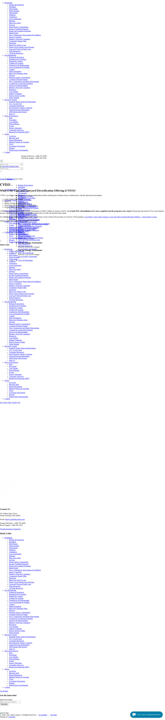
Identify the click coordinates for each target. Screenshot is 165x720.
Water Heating (14, 11)
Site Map (53, 715)
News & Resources (11, 116)
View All (3, 494)
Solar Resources (14, 51)
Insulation (12, 7)
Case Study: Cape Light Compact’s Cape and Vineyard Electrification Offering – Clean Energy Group (120, 217)
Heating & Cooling (16, 61)
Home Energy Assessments (18, 27)
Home (2, 179)
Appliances (13, 17)
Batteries (12, 21)
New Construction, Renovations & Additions (25, 35)
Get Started (4, 691)
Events (11, 126)
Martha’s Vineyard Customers (19, 39)
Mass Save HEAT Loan (17, 45)
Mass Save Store (15, 23)
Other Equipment (15, 71)
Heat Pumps (13, 9)
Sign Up (12, 114)
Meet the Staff (14, 138)
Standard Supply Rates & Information (22, 102)
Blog (10, 118)
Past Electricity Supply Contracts (20, 108)
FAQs (11, 144)
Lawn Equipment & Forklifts (19, 67)
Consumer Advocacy (16, 130)
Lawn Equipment (15, 19)
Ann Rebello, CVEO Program (14, 481)
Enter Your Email (6, 700)
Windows (12, 15)
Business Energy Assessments (19, 77)
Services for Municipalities (18, 86)
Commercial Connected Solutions (21, 84)
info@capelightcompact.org (15, 519)
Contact (7, 152)
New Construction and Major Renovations (24, 81)
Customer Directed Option (18, 79)
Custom (11, 69)
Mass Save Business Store (18, 73)
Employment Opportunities (18, 150)
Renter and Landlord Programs (20, 31)
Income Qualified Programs (19, 29)
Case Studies (13, 92)
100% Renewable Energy (18, 112)
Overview (12, 136)
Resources (12, 90)
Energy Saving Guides (17, 96)
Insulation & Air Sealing (17, 59)
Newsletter (13, 120)
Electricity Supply (10, 100)
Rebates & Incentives (16, 5)
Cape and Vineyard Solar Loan (20, 49)
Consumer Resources (16, 106)
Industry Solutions (15, 94)
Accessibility (42, 715)
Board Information (15, 140)
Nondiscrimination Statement (10, 529)
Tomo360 (11, 717)
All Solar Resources (16, 53)
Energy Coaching (15, 37)
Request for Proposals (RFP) (19, 132)
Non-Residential (10, 55)
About (6, 134)
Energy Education (15, 128)
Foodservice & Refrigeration (19, 65)
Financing (12, 43)
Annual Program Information (19, 110)
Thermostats (13, 13)
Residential (8, 3)
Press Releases (14, 124)
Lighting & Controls (16, 63)
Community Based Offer (17, 41)
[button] (146, 714)
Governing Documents (17, 146)
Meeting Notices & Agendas (19, 142)
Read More (4, 492)
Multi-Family (13, 33)
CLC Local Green (15, 104)
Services (12, 25)
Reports (11, 148)
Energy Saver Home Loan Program (21, 47)
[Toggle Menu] (1, 171)
